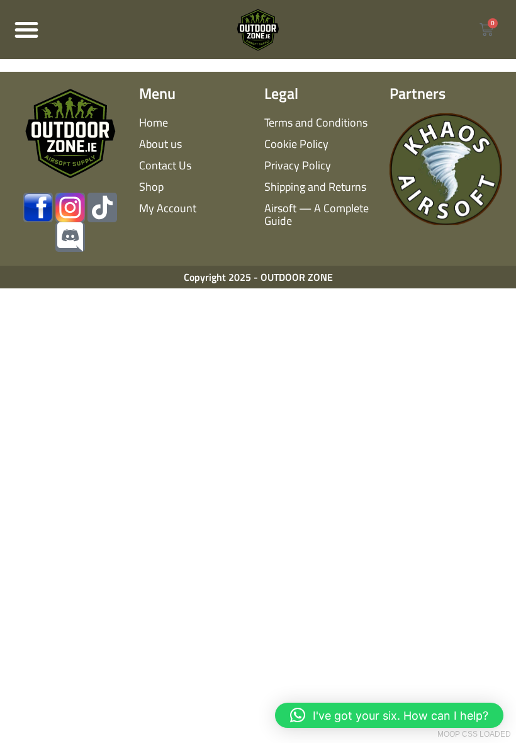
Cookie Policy (296, 143)
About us (160, 143)
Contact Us (165, 165)
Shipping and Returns (315, 186)
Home (153, 122)
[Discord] (70, 237)
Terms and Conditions (315, 122)
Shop (151, 186)
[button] (26, 29)
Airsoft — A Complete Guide (316, 214)
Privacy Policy (297, 165)
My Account (167, 208)
